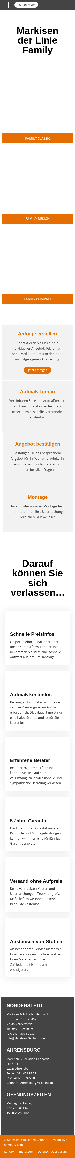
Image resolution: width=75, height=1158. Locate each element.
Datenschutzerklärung (53, 1151)
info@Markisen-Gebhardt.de (26, 1038)
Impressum (26, 1151)
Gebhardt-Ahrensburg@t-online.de (30, 1083)
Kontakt (9, 1151)
